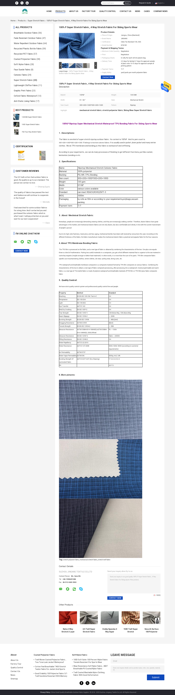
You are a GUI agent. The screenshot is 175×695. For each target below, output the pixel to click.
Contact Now (107, 77)
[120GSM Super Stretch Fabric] (16, 117)
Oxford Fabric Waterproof (25, 96)
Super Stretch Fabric (36, 21)
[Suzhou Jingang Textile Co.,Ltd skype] (37, 241)
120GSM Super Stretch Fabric (32, 117)
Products (60, 11)
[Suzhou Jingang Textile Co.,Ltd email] (17, 241)
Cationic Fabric (20, 75)
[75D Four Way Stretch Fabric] (16, 132)
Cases (147, 11)
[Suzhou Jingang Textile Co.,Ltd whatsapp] (24, 241)
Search (127, 3)
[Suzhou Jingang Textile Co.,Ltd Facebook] (16, 3)
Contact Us (125, 11)
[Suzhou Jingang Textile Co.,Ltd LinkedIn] (27, 3)
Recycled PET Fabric (23, 54)
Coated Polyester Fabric (25, 59)
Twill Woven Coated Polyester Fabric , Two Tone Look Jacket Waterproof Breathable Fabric (50, 661)
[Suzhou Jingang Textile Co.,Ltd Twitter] (21, 3)
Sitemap (14, 679)
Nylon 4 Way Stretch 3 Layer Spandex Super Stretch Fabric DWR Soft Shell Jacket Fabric (68, 630)
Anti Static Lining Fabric (24, 101)
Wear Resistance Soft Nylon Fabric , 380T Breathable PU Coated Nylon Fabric (90, 667)
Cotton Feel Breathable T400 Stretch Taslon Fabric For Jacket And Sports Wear (50, 668)
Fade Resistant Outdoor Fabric (28, 38)
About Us (73, 11)
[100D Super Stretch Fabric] (16, 124)
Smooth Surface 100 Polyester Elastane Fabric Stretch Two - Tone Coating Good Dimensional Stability (151, 630)
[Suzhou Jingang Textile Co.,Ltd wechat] (30, 241)
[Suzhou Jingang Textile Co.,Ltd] (25, 11)
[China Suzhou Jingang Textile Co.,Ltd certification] (21, 155)
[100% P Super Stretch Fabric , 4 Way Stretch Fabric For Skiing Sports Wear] (77, 46)
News (137, 11)
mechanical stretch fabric (88, 560)
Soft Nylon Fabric (22, 64)
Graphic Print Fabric (22, 90)
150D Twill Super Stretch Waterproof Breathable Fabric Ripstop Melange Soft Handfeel (130, 630)
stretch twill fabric (104, 560)
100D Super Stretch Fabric (30, 124)
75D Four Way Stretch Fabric (31, 132)
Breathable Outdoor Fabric (26, 33)
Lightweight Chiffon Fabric (26, 85)
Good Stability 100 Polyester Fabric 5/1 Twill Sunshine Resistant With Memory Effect (51, 675)
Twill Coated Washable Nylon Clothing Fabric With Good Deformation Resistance (89, 674)
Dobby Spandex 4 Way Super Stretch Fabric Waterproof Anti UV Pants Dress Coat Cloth (109, 630)
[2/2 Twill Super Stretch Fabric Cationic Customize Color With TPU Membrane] (89, 618)
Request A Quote (145, 3)
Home (49, 11)
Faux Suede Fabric (22, 69)
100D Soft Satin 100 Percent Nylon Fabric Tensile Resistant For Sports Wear (90, 661)
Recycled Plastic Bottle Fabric (28, 48)
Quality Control (107, 11)
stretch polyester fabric (71, 560)
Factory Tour (88, 11)
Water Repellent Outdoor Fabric (28, 43)
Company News (160, 11)
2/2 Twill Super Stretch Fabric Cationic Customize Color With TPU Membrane (89, 630)
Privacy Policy (45, 692)
